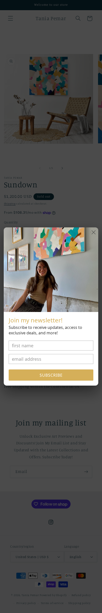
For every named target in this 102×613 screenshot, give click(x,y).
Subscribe (51, 375)
